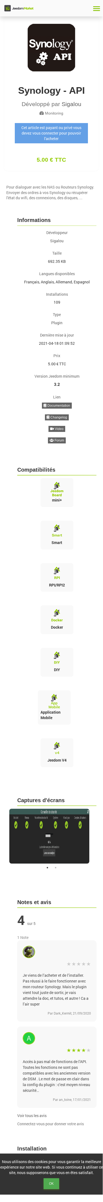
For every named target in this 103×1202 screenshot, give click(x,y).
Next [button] (100, 836)
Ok (51, 1184)
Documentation (58, 406)
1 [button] (47, 867)
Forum (59, 440)
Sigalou (71, 104)
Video (59, 429)
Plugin (56, 322)
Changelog (58, 417)
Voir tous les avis (32, 1115)
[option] (51, 836)
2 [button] (55, 867)
